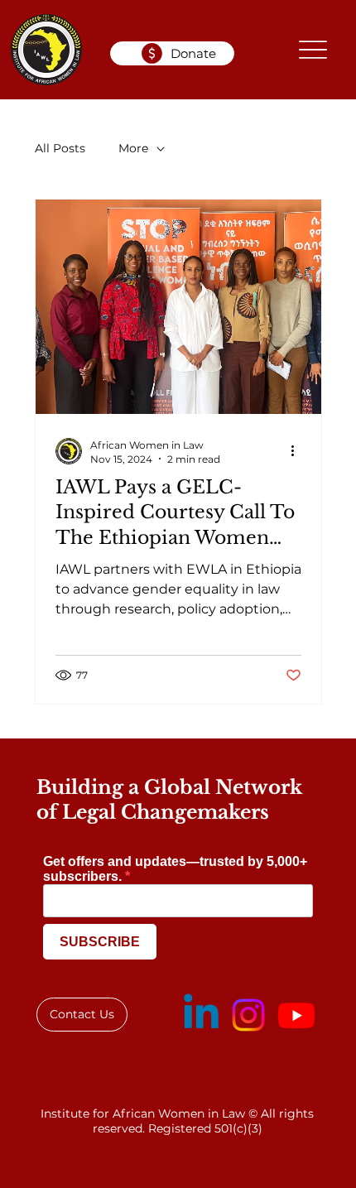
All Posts (60, 148)
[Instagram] (248, 1014)
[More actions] (299, 451)
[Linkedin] (201, 1014)
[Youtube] (296, 1014)
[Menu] (313, 50)
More (133, 148)
